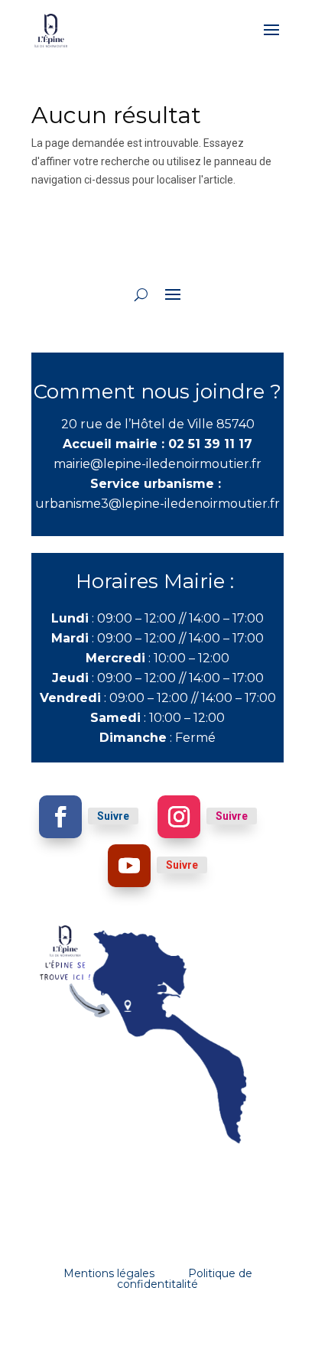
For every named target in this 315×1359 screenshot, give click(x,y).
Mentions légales (108, 1273)
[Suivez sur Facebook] (60, 816)
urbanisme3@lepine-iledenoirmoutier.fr (157, 503)
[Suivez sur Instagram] (179, 816)
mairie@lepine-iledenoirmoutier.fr (157, 464)
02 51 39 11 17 (210, 444)
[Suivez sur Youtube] (129, 865)
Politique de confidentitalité (184, 1278)
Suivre (113, 816)
